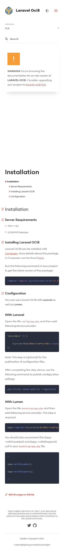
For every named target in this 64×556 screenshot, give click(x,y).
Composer (11, 253)
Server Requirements (21, 186)
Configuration (18, 196)
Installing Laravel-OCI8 (22, 191)
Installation (13, 181)
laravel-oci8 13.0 (36, 84)
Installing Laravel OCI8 (22, 242)
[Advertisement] (32, 130)
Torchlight (45, 545)
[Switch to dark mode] (48, 11)
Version (9, 24)
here (41, 257)
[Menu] (56, 11)
